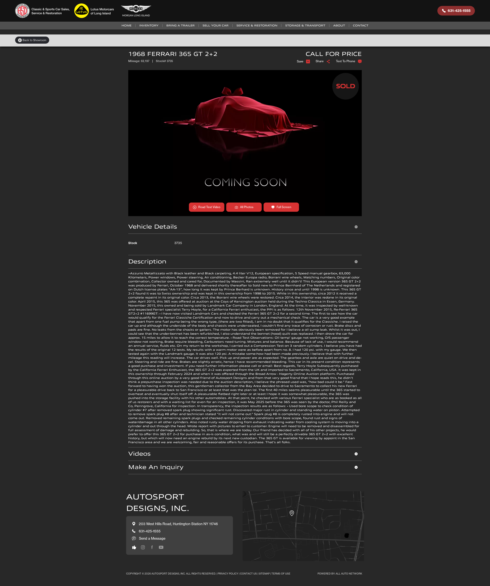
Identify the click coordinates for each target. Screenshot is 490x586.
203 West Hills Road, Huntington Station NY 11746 (178, 524)
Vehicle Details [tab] (152, 227)
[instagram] (134, 547)
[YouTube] (161, 547)
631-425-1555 (459, 10)
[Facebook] (152, 547)
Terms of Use (280, 573)
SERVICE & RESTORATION (256, 25)
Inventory (148, 25)
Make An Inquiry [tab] (155, 467)
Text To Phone (345, 61)
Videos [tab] (139, 454)
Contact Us (248, 573)
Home (126, 25)
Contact (360, 25)
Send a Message (152, 538)
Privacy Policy (228, 573)
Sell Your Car (216, 25)
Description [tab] (147, 261)
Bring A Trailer (180, 25)
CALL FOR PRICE (334, 54)
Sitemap (264, 573)
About (339, 25)
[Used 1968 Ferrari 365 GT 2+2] (245, 142)
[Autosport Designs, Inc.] (84, 11)
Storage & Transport (305, 25)
